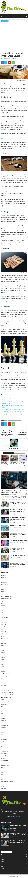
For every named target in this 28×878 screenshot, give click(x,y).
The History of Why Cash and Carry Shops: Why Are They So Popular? (7, 433)
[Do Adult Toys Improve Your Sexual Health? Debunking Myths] (23, 458)
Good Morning (4, 671)
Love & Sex (3, 716)
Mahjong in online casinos (7, 138)
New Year (3, 737)
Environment (3, 643)
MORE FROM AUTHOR (19, 452)
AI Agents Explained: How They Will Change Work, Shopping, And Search (18, 564)
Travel (2, 774)
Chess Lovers (10, 420)
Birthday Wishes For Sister (6, 598)
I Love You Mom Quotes (6, 697)
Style (2, 767)
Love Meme (3, 718)
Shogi (2, 215)
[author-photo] (14, 443)
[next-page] (15, 468)
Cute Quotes (3, 624)
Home (2, 19)
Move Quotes (3, 727)
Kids (2, 706)
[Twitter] (5, 62)
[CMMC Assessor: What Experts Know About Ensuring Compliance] (14, 480)
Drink (2, 629)
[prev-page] (13, 468)
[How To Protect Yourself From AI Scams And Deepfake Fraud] (5, 543)
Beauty (2, 587)
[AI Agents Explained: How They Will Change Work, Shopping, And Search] (5, 565)
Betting (2, 589)
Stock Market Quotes (5, 765)
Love (2, 713)
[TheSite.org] (14, 7)
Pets (2, 744)
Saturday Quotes (4, 760)
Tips (2, 772)
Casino (2, 610)
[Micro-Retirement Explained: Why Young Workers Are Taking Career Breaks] (5, 512)
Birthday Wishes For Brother (7, 596)
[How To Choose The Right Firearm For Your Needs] (14, 458)
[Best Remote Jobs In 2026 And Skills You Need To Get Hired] (5, 550)
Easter (2, 633)
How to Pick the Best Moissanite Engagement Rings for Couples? (4, 464)
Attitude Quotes (4, 577)
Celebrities (3, 615)
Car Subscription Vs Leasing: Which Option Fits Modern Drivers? (17, 519)
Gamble (2, 666)
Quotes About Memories (6, 748)
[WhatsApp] (13, 62)
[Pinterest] (9, 62)
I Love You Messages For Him (7, 694)
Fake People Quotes (5, 648)
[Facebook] (2, 62)
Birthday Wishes (4, 594)
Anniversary (3, 575)
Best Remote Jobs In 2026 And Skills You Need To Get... (18, 548)
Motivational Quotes (5, 725)
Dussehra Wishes (4, 631)
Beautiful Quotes (4, 584)
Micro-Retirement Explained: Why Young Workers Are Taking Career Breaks (18, 511)
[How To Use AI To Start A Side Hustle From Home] (5, 558)
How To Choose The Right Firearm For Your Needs (14, 463)
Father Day (3, 652)
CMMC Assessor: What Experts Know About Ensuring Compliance (14, 491)
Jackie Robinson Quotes (6, 701)
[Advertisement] (14, 37)
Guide (7, 21)
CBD (2, 612)
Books (2, 603)
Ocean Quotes (4, 739)
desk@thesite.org (17, 816)
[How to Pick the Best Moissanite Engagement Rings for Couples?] (5, 458)
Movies (2, 732)
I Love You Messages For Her (7, 692)
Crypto (2, 619)
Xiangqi (2, 296)
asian (6, 420)
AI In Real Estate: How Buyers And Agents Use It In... (17, 526)
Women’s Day (4, 788)
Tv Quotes (3, 777)
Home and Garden (5, 690)
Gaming (5, 19)
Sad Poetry (3, 758)
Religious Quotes (4, 755)
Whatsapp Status (4, 784)
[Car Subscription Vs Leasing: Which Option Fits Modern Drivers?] (5, 520)
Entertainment (4, 640)
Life (1, 711)
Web (2, 779)
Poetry (2, 746)
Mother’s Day (3, 720)
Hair (2, 680)
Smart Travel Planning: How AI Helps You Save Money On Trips (18, 503)
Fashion (2, 650)
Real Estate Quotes (5, 751)
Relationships (4, 753)
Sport (2, 762)
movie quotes (3, 730)
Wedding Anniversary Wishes (7, 781)
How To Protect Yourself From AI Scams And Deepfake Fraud (18, 541)
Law (2, 708)
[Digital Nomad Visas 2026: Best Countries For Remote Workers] (5, 535)
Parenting (3, 741)
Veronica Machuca (6, 58)
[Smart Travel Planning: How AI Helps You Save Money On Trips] (5, 504)
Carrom (3, 310)
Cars (2, 608)
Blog (2, 601)
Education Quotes (4, 638)
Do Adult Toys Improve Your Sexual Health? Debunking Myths (22, 464)
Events (2, 645)
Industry (2, 699)
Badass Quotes (4, 582)
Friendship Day (4, 664)
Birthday (2, 591)
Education (3, 636)
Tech (2, 769)
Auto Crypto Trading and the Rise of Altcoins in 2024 (21, 432)
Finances (3, 657)
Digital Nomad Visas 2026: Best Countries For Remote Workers (18, 533)
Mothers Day (3, 723)
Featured (3, 655)
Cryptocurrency (4, 622)
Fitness (2, 659)
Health (2, 683)
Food (2, 662)
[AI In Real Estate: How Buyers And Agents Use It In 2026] (5, 528)
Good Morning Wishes (5, 676)
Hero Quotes (3, 685)
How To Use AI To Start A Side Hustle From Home (17, 556)
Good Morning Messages (6, 673)
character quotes (4, 617)
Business (3, 605)
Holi (1, 687)
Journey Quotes (4, 704)
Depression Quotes (5, 626)
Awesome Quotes (4, 579)
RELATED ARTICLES (8, 452)
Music (2, 734)
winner (2, 786)
